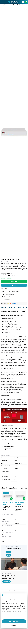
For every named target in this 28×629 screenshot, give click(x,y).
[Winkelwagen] (26, 2)
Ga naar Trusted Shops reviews (20, 588)
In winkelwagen (14, 281)
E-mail (8, 555)
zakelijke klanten (15, 291)
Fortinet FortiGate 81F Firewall (20, 4)
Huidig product (6, 492)
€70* (13, 294)
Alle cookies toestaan (14, 621)
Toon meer (13, 482)
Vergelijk (5, 288)
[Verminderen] (2, 275)
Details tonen (21, 617)
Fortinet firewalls (8, 4)
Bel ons (8, 551)
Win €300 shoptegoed (6, 299)
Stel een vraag (6, 581)
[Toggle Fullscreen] (26, 8)
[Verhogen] (6, 275)
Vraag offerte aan (14, 285)
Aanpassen (13, 625)
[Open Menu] (1, 1)
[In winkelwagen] (11, 498)
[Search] (23, 2)
